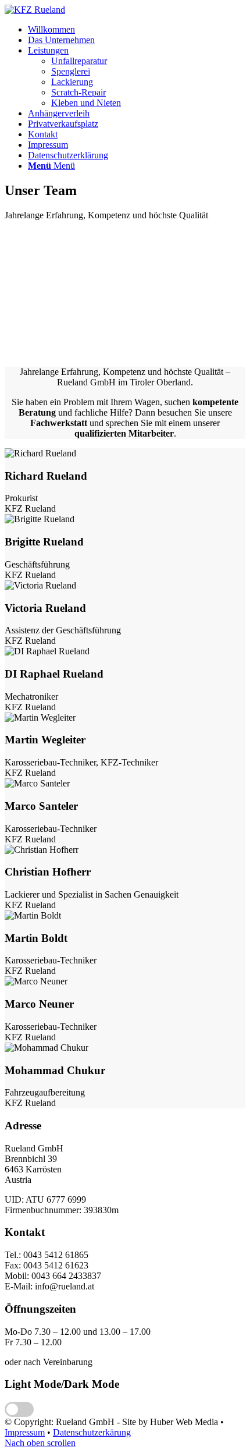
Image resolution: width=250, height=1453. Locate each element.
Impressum (25, 1432)
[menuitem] (136, 29)
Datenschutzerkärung (92, 1432)
